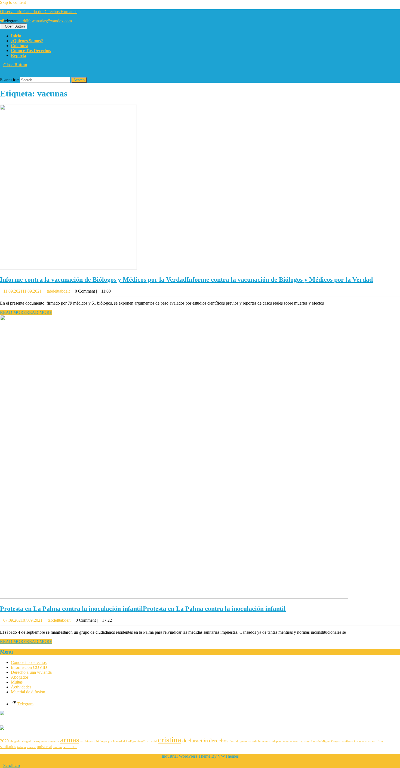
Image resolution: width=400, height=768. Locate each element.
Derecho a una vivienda (31, 672)
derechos (219, 740)
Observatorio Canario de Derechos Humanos (38, 11)
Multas (17, 682)
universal (44, 746)
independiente (279, 741)
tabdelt (58, 291)
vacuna (57, 747)
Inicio (16, 36)
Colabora (19, 45)
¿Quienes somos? (27, 40)
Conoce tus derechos (31, 50)
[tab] (13, 26)
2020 (4, 741)
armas (69, 739)
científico (143, 741)
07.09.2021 (22, 620)
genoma (246, 741)
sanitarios (8, 746)
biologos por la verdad (110, 741)
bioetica (90, 741)
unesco (31, 747)
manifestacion (349, 741)
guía (254, 741)
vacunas (70, 746)
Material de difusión (28, 692)
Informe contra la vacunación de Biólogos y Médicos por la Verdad (186, 279)
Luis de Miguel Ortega (325, 741)
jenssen (294, 741)
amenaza (53, 741)
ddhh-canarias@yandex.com (47, 21)
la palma (305, 741)
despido (234, 741)
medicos (364, 741)
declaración (195, 740)
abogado (26, 741)
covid (153, 741)
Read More (26, 312)
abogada (15, 741)
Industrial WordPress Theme (186, 756)
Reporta (18, 55)
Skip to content (13, 2)
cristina (169, 739)
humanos (264, 741)
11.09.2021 (22, 291)
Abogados (20, 677)
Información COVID (29, 667)
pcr (373, 741)
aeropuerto (40, 741)
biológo (131, 741)
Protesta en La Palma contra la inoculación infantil (143, 608)
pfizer (379, 741)
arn (82, 741)
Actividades (21, 687)
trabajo (21, 747)
